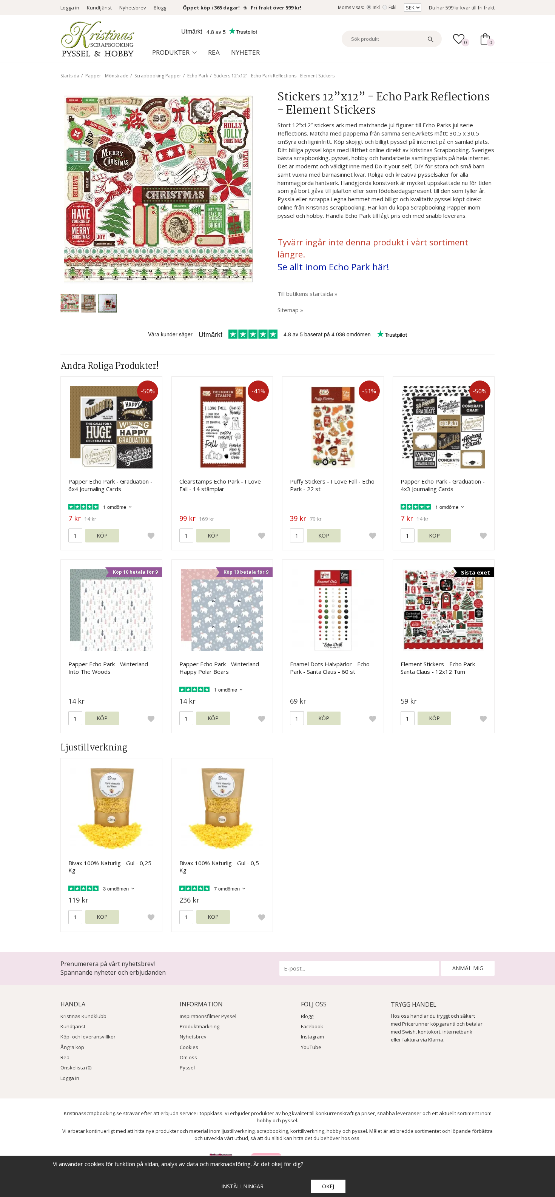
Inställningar (242, 1186)
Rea (214, 52)
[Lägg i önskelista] (151, 535)
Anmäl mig (467, 968)
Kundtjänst (99, 7)
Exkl (392, 7)
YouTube (311, 1047)
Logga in (69, 7)
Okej (328, 1186)
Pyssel (187, 1067)
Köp (102, 535)
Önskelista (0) (75, 1067)
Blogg (160, 7)
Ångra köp (72, 1047)
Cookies (189, 1047)
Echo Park (197, 75)
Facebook (312, 1026)
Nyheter (245, 52)
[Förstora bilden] (158, 188)
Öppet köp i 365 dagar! (211, 7)
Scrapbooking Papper (157, 75)
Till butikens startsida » (308, 293)
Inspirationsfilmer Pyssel (208, 1016)
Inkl (376, 7)
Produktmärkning (199, 1026)
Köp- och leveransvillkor (88, 1036)
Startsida (69, 75)
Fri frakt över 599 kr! (276, 7)
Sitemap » (290, 310)
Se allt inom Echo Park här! (333, 266)
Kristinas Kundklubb (83, 1016)
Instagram (312, 1036)
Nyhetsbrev (132, 7)
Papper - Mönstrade (106, 75)
